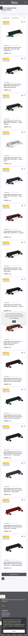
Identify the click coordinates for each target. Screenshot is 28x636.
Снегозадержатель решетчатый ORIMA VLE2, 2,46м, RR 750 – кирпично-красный (12, 343)
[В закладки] (24, 22)
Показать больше (14, 574)
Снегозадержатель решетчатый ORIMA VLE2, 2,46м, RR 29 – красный (13, 232)
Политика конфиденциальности (16, 624)
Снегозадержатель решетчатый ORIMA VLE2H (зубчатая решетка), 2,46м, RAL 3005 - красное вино (13, 380)
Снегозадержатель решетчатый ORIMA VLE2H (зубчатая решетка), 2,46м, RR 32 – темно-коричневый (13, 563)
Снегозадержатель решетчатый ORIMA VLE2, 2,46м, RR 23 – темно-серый (13, 196)
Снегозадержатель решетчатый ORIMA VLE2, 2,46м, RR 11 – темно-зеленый (13, 122)
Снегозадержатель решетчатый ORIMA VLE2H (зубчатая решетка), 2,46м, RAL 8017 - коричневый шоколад (13, 453)
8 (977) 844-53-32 (6, 614)
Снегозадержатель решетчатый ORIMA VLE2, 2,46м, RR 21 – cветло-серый (13, 159)
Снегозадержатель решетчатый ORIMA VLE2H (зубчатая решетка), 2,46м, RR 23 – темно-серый (13, 490)
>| (13, 578)
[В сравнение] (22, 22)
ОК (14, 321)
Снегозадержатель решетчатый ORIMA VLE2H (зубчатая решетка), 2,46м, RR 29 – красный (13, 527)
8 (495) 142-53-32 (6, 613)
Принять (14, 631)
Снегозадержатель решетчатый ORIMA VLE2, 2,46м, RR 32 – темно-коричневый (13, 269)
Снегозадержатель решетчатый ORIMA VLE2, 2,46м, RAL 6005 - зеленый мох (12, 49)
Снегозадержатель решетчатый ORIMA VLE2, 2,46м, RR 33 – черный (13, 305)
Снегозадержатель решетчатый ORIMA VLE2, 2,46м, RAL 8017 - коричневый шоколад (12, 85)
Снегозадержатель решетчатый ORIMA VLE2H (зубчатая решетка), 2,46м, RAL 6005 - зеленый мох (13, 416)
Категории (5, 18)
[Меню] (2, 2)
